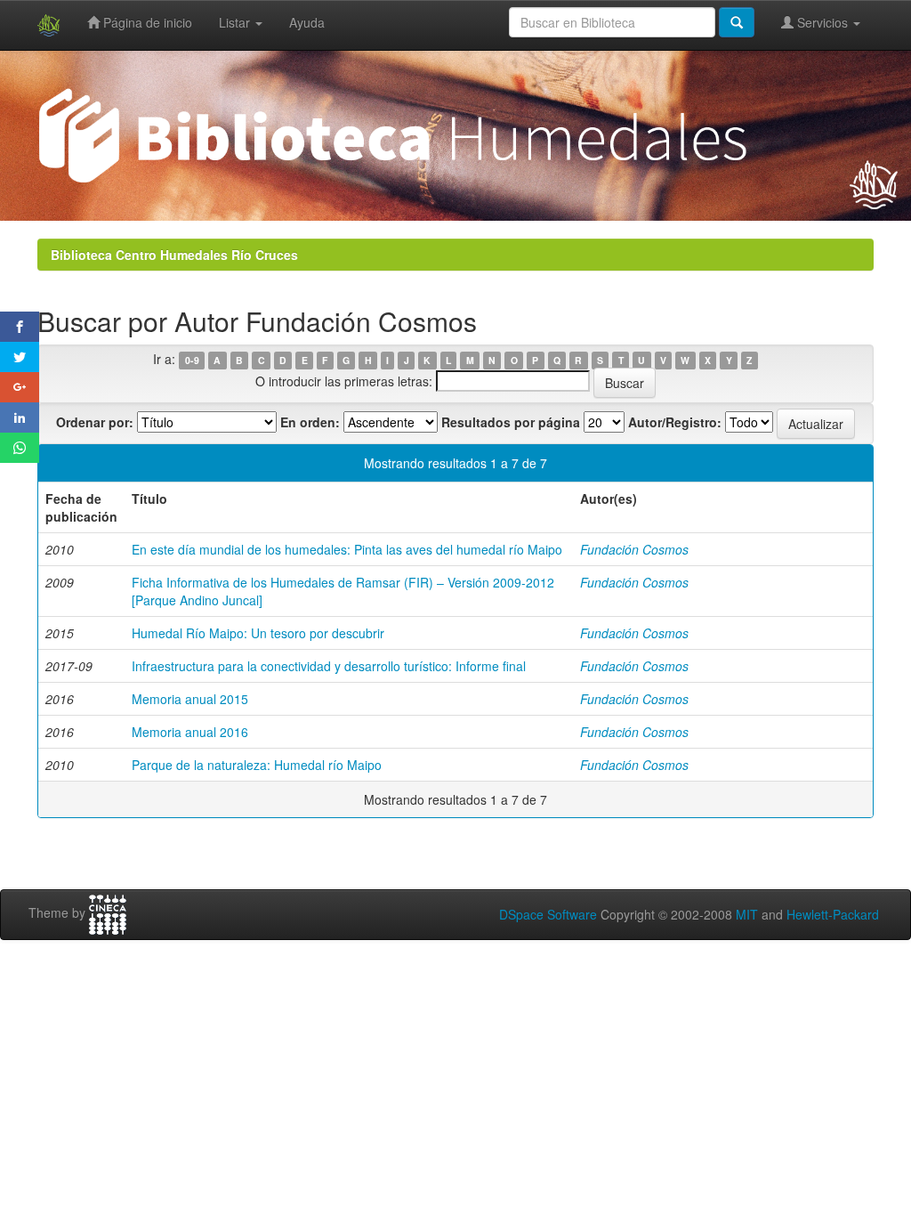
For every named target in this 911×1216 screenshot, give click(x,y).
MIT (747, 914)
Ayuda (307, 22)
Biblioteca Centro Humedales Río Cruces (174, 254)
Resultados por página (510, 422)
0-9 (192, 360)
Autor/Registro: (675, 422)
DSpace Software (548, 914)
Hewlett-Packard (832, 914)
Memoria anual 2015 (190, 699)
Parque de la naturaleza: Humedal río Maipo (257, 765)
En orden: (310, 422)
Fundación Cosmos (634, 549)
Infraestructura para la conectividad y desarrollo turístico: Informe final (329, 666)
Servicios (822, 22)
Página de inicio (146, 22)
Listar (236, 22)
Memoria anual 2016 (190, 732)
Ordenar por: (94, 422)
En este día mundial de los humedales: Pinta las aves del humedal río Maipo (347, 549)
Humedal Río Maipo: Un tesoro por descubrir (258, 633)
